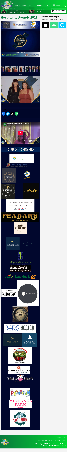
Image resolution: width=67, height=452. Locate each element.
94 (14, 69)
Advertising (41, 440)
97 (35, 69)
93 (8, 69)
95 (21, 69)
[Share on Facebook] (3, 114)
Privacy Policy (49, 440)
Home (17, 5)
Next (36, 74)
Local (30, 5)
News (24, 5)
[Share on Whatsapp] (16, 114)
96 (28, 69)
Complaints (57, 440)
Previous (4, 74)
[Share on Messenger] (8, 114)
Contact (64, 440)
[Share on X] (12, 114)
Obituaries (38, 5)
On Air (47, 5)
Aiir (64, 446)
